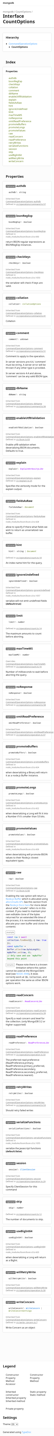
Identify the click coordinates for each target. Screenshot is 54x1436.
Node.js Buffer (13, 898)
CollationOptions (31, 304)
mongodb (8, 2)
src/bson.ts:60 (23, 890)
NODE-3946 (22, 973)
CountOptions (23, 11)
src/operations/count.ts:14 (29, 628)
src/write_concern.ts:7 (26, 1322)
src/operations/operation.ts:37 (31, 734)
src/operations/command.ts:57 (31, 204)
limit (11, 112)
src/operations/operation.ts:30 (31, 1290)
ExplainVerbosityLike (31, 469)
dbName (13, 93)
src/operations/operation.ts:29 (31, 1181)
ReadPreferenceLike (38, 1042)
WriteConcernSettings (20, 1311)
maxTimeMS (15, 115)
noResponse (15, 118)
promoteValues (17, 130)
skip (11, 152)
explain (12, 99)
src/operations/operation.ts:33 (31, 1054)
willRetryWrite (16, 158)
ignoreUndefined (18, 109)
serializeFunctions (18, 145)
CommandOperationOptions (23, 43)
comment (14, 90)
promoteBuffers (17, 124)
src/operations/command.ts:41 (31, 316)
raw (11, 133)
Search (37, 3)
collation (13, 87)
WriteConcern (33, 1308)
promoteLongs (17, 127)
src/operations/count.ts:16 (29, 666)
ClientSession (27, 1169)
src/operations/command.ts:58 (31, 705)
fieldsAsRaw (15, 102)
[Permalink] (28, 186)
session (13, 149)
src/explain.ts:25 (24, 480)
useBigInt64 (15, 155)
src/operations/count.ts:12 (29, 1214)
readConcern (16, 136)
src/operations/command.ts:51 (31, 351)
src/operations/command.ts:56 (31, 406)
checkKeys (14, 84)
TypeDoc (26, 1432)
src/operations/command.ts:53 (31, 1105)
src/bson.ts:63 (23, 439)
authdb (13, 78)
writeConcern (16, 161)
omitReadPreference (20, 121)
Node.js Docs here (20, 905)
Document (29, 507)
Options (42, 3)
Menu (48, 3)
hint (11, 105)
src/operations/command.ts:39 (31, 1013)
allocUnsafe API (14, 901)
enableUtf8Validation (20, 96)
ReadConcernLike (33, 1001)
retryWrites (15, 142)
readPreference (17, 139)
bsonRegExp (15, 81)
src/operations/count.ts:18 (29, 557)
